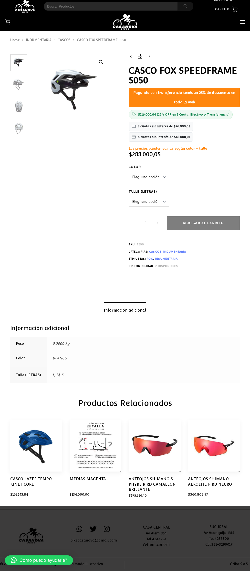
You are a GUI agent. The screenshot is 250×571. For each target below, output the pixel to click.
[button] (101, 62)
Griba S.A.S (239, 564)
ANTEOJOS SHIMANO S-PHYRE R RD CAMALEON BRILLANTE (152, 484)
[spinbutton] (145, 223)
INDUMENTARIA (39, 40)
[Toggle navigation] (205, 22)
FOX (150, 258)
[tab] (125, 310)
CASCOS (64, 40)
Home (15, 40)
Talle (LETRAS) (143, 191)
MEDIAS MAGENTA (88, 479)
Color (135, 167)
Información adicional (125, 310)
